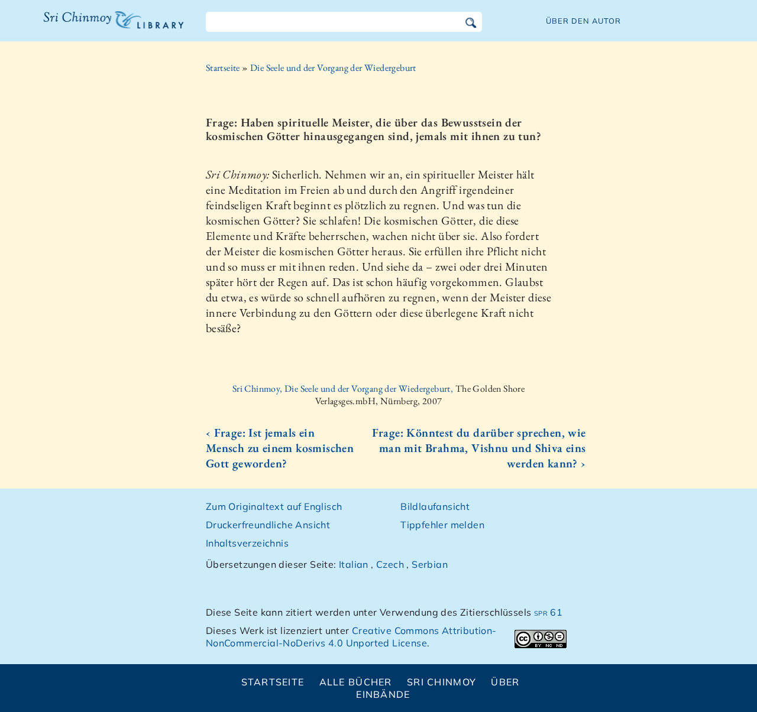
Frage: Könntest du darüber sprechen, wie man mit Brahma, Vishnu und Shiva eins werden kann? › (479, 448)
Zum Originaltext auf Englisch (274, 506)
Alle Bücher (355, 682)
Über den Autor (583, 20)
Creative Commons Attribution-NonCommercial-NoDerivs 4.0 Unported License (351, 637)
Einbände (383, 694)
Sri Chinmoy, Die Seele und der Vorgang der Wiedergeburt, (343, 388)
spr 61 (548, 612)
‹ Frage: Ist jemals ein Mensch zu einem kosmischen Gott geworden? (280, 448)
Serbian (430, 564)
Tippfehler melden (442, 525)
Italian (353, 564)
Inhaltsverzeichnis (247, 543)
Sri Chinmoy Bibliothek (106, 27)
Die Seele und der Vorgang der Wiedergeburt (333, 67)
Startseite (223, 67)
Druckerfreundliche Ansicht (268, 525)
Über (505, 682)
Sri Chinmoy (441, 682)
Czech (390, 564)
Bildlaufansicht (435, 506)
